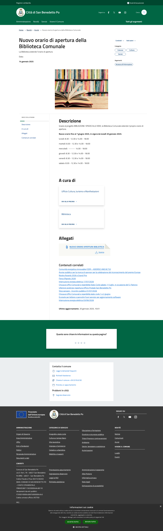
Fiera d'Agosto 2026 (67, 278)
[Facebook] (107, 12)
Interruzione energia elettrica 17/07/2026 (76, 281)
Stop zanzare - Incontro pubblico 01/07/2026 (78, 290)
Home (21, 30)
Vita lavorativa (54, 442)
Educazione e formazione (91, 430)
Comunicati (119, 438)
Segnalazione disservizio (58, 473)
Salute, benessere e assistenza (93, 446)
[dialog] (81, 517)
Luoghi (117, 453)
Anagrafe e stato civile (57, 434)
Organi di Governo (23, 434)
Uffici (18, 442)
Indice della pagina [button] (28, 117)
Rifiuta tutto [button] (90, 522)
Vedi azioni (130, 40)
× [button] (160, 506)
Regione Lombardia (23, 3)
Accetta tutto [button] (73, 522)
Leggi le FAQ (53, 477)
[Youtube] (119, 12)
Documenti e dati (22, 458)
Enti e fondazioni (22, 446)
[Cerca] (144, 12)
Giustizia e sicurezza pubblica (93, 434)
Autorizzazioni (87, 450)
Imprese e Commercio (57, 446)
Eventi (117, 457)
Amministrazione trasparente (93, 469)
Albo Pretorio (87, 473)
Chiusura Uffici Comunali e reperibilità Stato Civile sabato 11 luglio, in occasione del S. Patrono (98, 284)
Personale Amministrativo (26, 454)
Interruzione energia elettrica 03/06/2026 (76, 300)
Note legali (86, 481)
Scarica (101, 252)
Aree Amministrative (24, 438)
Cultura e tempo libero (57, 438)
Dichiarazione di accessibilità (92, 485)
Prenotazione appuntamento (60, 469)
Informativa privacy (89, 477)
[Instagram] (124, 12)
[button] (81, 527)
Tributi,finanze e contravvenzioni (94, 438)
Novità (29, 30)
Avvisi (36, 30)
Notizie (117, 434)
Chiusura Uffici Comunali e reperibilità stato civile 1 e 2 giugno (84, 294)
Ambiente (85, 442)
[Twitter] (113, 12)
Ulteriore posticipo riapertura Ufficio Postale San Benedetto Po (85, 287)
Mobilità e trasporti (56, 454)
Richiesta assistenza (56, 481)
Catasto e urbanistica (57, 450)
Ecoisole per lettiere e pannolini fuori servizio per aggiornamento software (90, 297)
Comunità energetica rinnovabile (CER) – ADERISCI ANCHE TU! (85, 269)
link (103, 517)
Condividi (119, 40)
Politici (18, 450)
